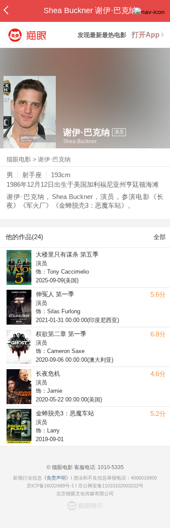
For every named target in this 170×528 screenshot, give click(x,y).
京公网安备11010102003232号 (110, 485)
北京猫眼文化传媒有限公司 (85, 493)
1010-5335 (110, 467)
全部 (159, 236)
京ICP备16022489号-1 (50, 485)
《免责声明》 (56, 477)
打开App (146, 34)
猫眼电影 (19, 159)
